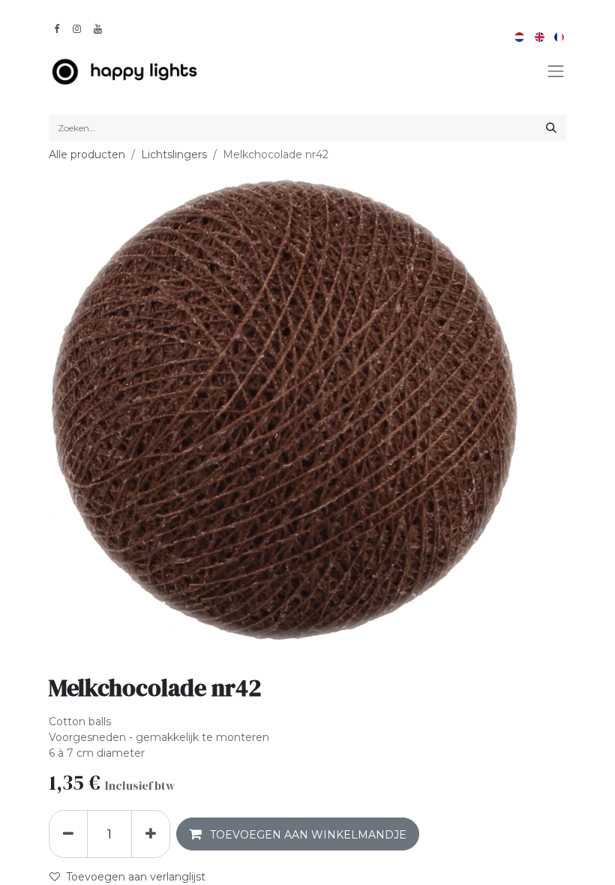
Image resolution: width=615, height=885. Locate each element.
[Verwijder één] (68, 834)
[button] (297, 834)
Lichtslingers (174, 154)
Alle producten (87, 154)
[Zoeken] (551, 128)
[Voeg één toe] (150, 834)
